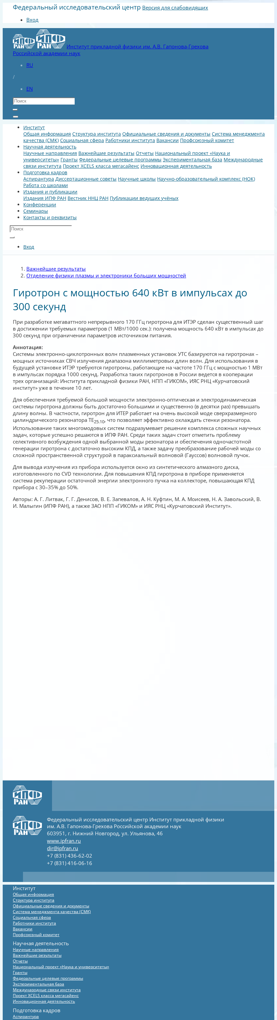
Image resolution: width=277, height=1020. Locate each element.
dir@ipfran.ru (62, 848)
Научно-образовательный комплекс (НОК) (206, 179)
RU (29, 65)
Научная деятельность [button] (49, 146)
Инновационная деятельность (176, 166)
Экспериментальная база (192, 159)
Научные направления (50, 153)
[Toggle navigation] (15, 117)
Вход (32, 19)
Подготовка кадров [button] (45, 172)
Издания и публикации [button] (50, 191)
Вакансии (167, 140)
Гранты (69, 159)
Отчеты (145, 153)
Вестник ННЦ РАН (88, 198)
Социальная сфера (82, 140)
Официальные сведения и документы (166, 134)
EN (29, 88)
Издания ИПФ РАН (44, 198)
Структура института (96, 134)
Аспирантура (38, 179)
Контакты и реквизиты (50, 217)
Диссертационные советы (86, 179)
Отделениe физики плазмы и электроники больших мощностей (106, 275)
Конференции (39, 204)
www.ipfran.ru (64, 840)
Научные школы (137, 179)
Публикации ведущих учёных (144, 198)
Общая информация (47, 134)
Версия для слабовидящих (175, 7)
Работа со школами (45, 185)
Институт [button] (34, 127)
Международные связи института (47, 990)
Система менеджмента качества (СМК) (52, 911)
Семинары (35, 211)
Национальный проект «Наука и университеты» (61, 967)
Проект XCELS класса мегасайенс (101, 166)
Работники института (130, 140)
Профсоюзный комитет (207, 140)
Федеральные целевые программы (120, 159)
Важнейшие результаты (106, 153)
